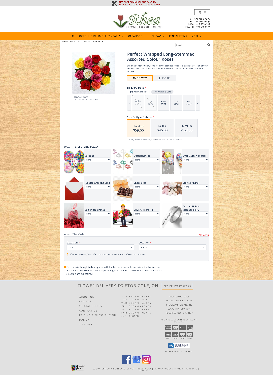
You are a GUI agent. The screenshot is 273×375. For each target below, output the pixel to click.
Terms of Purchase (185, 368)
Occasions (135, 36)
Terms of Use (145, 370)
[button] (202, 12)
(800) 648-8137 (203, 26)
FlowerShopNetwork (138, 368)
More (195, 36)
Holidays (156, 36)
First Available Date (162, 91)
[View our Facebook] (126, 363)
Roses (82, 36)
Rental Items (178, 36)
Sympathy (114, 36)
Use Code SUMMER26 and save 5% (140, 2)
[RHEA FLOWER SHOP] (138, 20)
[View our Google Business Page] (136, 363)
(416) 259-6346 (203, 24)
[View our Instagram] (146, 363)
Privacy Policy (162, 368)
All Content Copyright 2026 (108, 368)
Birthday (97, 36)
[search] (208, 44)
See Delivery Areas (177, 286)
